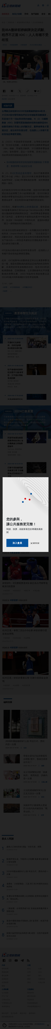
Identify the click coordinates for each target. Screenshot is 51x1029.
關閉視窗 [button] (35, 543)
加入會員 (17, 542)
